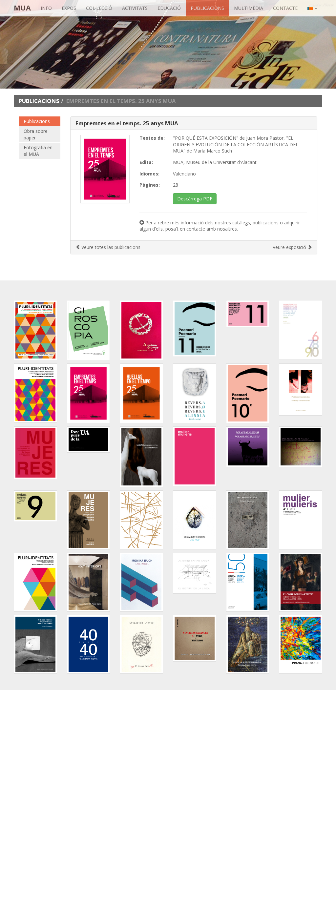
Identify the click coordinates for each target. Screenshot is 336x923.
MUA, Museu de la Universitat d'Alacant (215, 162)
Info (46, 8)
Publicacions (207, 8)
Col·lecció (99, 8)
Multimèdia (248, 8)
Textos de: (152, 138)
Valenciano (184, 174)
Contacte (285, 8)
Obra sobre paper (36, 134)
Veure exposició (290, 247)
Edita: (146, 162)
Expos (69, 8)
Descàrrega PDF (194, 198)
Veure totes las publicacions (110, 247)
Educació (169, 8)
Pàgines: (149, 185)
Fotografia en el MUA (38, 150)
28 (175, 185)
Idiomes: (149, 174)
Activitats (135, 8)
